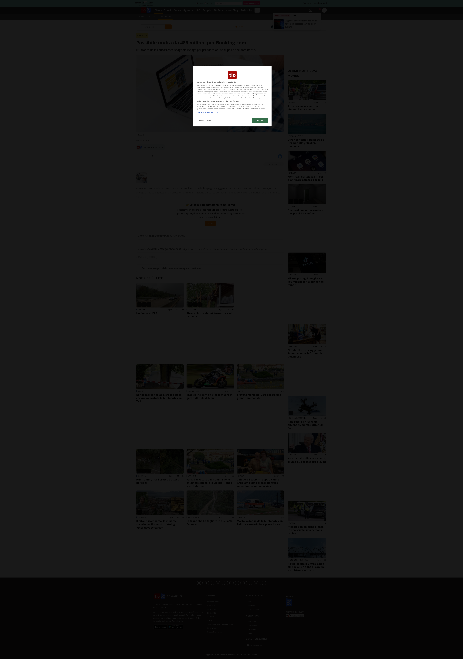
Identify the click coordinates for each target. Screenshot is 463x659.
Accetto (260, 120)
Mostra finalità (205, 120)
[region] (232, 96)
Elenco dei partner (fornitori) (207, 112)
